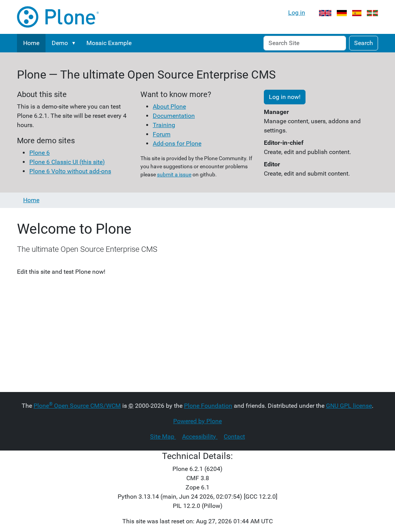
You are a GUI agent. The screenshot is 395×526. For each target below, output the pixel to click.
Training (164, 125)
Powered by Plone (197, 421)
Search (363, 43)
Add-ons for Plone (177, 143)
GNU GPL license (349, 405)
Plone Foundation (208, 405)
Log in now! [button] (284, 97)
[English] (325, 12)
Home (31, 43)
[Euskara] (372, 12)
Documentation (174, 115)
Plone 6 (39, 152)
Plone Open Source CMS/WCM (77, 405)
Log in (296, 12)
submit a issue (174, 174)
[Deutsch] (342, 12)
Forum (161, 134)
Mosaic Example (109, 43)
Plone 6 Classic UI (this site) (67, 162)
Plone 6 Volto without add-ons (70, 171)
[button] (75, 43)
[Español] (356, 12)
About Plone (169, 106)
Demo (60, 43)
